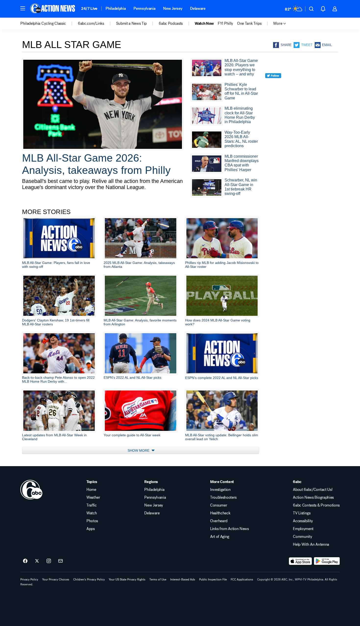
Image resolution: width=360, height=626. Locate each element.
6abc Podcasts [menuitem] (171, 23)
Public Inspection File (213, 579)
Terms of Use (157, 579)
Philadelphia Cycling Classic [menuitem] (43, 23)
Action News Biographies (313, 497)
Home (91, 490)
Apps (90, 529)
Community (302, 537)
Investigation (220, 490)
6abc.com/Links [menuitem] (91, 23)
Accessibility (303, 521)
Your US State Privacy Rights (127, 579)
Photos (92, 521)
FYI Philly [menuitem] (225, 23)
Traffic (91, 505)
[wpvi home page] (31, 489)
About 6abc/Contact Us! (312, 490)
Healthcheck (220, 513)
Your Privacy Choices (55, 579)
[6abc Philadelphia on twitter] (37, 561)
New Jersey (172, 8)
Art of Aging (219, 537)
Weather (93, 497)
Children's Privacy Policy (89, 579)
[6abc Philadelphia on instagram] (49, 561)
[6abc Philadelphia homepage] (53, 8)
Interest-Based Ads (182, 579)
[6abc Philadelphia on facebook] (25, 561)
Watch (91, 513)
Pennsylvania (144, 8)
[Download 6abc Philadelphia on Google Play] (327, 561)
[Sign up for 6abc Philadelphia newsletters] (60, 561)
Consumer (218, 505)
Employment (303, 529)
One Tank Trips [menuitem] (249, 23)
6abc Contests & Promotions (316, 505)
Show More (139, 450)
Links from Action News (229, 529)
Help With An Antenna (311, 544)
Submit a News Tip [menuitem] (131, 23)
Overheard (219, 521)
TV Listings (301, 513)
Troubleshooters (223, 497)
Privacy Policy (29, 579)
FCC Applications (242, 579)
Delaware (197, 8)
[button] (23, 8)
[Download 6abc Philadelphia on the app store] (300, 561)
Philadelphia (116, 8)
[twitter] (273, 85)
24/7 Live (89, 8)
